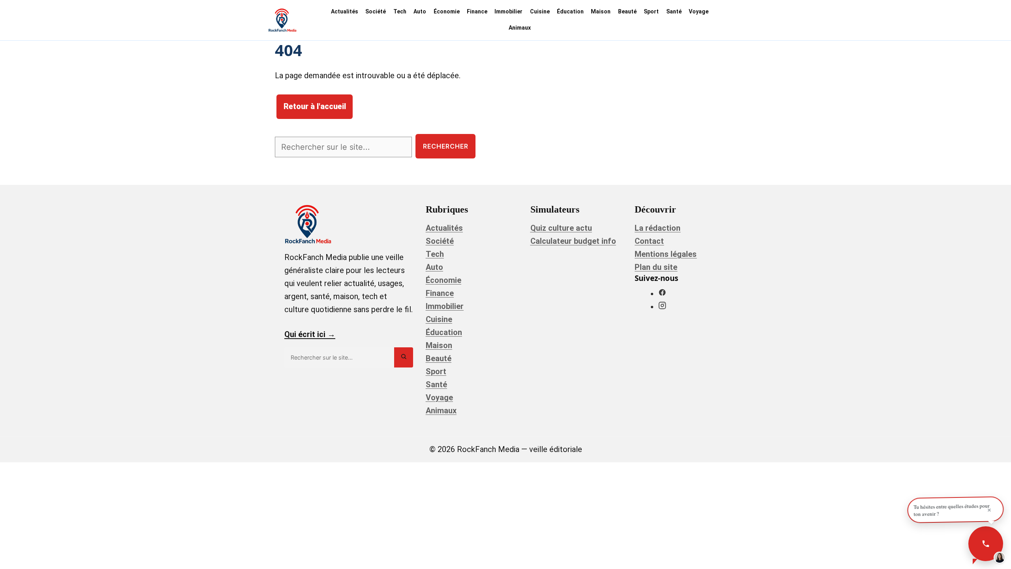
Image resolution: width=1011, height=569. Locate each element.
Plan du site (656, 267)
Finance (477, 11)
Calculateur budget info (573, 241)
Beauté (627, 11)
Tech (399, 11)
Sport (651, 11)
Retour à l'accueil (315, 107)
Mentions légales (666, 254)
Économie (447, 11)
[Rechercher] (403, 357)
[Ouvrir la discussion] (985, 543)
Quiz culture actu (561, 228)
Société (375, 11)
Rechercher (445, 147)
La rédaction (657, 228)
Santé (674, 11)
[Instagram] (662, 306)
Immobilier (508, 11)
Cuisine (540, 11)
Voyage (698, 11)
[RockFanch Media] (282, 20)
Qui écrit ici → (309, 334)
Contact (649, 241)
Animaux (520, 27)
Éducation (570, 11)
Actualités (344, 11)
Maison (601, 11)
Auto (419, 11)
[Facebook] (662, 293)
